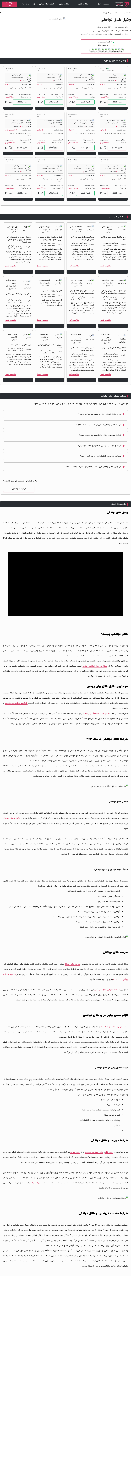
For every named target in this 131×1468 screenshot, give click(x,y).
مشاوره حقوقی (37, 1182)
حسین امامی (113, 76)
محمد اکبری (80, 76)
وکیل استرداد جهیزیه (94, 1152)
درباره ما (26, 4)
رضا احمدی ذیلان (17, 121)
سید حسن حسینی (112, 121)
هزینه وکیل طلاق (72, 964)
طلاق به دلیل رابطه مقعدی (16, 703)
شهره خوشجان (17, 167)
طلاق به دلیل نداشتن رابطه (97, 713)
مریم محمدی (48, 167)
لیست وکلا (120, 12)
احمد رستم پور (80, 167)
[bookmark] (101, 102)
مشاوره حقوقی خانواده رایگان (107, 989)
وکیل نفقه (109, 1152)
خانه (129, 12)
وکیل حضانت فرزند (11, 818)
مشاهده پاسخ (105, 266)
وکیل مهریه (75, 1152)
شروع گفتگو (117, 102)
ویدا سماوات (51, 76)
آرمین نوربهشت (50, 121)
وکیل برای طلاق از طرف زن (112, 1026)
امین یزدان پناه (80, 121)
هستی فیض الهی (17, 76)
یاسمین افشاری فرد (112, 167)
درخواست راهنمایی (19, 488)
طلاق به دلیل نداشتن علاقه (95, 666)
